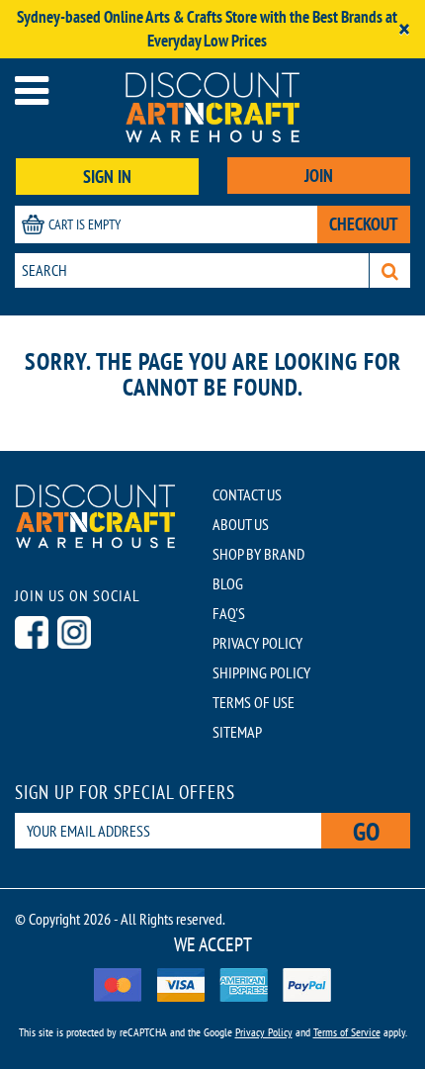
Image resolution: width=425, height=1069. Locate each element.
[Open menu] (31, 90)
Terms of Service (347, 1031)
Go (366, 831)
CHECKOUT (363, 224)
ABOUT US (240, 524)
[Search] (390, 270)
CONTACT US (247, 494)
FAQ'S (228, 613)
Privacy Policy (264, 1031)
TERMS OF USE (253, 702)
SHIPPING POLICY (261, 672)
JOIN (318, 175)
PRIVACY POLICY (257, 643)
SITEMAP (237, 732)
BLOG (227, 583)
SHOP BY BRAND (258, 554)
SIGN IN (107, 176)
